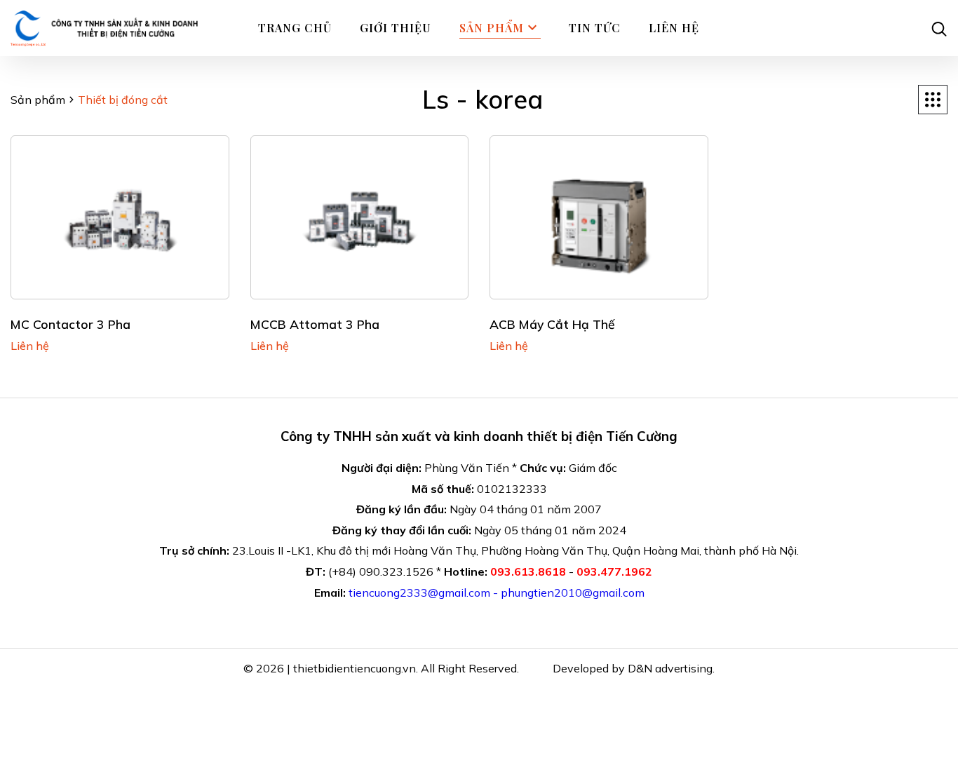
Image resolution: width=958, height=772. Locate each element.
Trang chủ (295, 27)
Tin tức (595, 27)
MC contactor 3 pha (70, 324)
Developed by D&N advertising (633, 668)
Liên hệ (674, 27)
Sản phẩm (38, 100)
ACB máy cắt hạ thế (552, 324)
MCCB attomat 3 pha (314, 324)
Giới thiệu (395, 27)
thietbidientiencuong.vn (354, 668)
